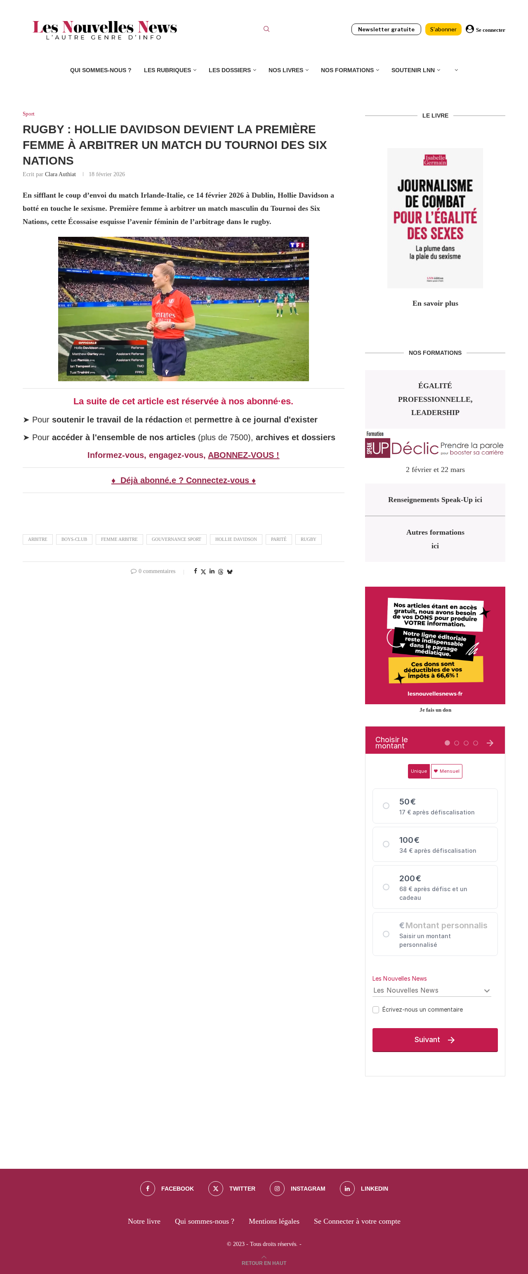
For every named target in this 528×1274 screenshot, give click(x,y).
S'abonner (443, 29)
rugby (308, 539)
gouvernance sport (176, 539)
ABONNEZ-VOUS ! (243, 455)
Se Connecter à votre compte (357, 1221)
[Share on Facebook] (195, 571)
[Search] (266, 30)
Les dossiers (230, 70)
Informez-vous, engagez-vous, (147, 455)
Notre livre (144, 1221)
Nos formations (347, 70)
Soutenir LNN (413, 70)
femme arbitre (119, 539)
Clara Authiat (60, 174)
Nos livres (286, 70)
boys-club (74, 539)
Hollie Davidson (236, 539)
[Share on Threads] (221, 572)
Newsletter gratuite (386, 29)
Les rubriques (167, 70)
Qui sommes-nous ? (101, 70)
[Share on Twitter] (203, 572)
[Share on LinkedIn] (212, 571)
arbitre (37, 539)
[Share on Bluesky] (230, 572)
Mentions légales (274, 1221)
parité (279, 539)
